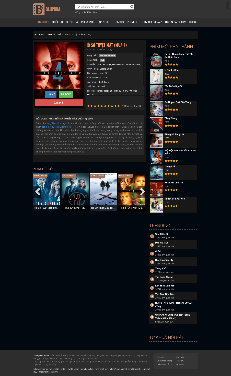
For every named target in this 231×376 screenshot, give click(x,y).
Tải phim (66, 94)
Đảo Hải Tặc (161, 242)
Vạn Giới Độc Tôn (164, 294)
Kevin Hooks (93, 69)
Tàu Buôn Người (173, 86)
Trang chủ (41, 22)
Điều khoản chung (164, 361)
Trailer (51, 94)
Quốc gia (72, 22)
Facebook (180, 364)
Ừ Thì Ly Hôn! (172, 70)
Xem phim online (41, 356)
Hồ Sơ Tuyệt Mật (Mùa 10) (76, 207)
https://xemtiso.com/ (48, 372)
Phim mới (87, 22)
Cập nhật (103, 22)
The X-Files (103, 82)
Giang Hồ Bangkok (174, 134)
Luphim (145, 369)
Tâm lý (100, 91)
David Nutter (118, 64)
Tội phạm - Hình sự (112, 91)
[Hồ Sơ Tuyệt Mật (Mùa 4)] (59, 74)
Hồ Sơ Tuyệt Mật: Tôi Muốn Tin (107, 207)
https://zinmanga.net (42, 369)
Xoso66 (136, 369)
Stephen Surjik (104, 64)
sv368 (56, 369)
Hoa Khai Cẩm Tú (174, 182)
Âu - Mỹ (101, 86)
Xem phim (59, 102)
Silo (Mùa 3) (161, 234)
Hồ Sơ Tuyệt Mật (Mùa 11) (48, 207)
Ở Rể (157, 251)
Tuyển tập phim (175, 22)
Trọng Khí (170, 166)
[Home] (46, 9)
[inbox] (227, 5)
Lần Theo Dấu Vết (164, 285)
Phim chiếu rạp (151, 22)
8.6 (102, 60)
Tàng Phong (171, 118)
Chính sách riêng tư (165, 364)
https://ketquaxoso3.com (121, 369)
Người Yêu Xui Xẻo (175, 198)
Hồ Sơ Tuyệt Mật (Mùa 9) (133, 207)
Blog (192, 22)
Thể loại (57, 22)
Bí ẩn (124, 91)
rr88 (35, 372)
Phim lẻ (132, 22)
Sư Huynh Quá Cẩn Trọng (178, 102)
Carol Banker (106, 69)
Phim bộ (118, 22)
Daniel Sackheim (132, 64)
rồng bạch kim (87, 369)
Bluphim (56, 123)
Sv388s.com (73, 369)
